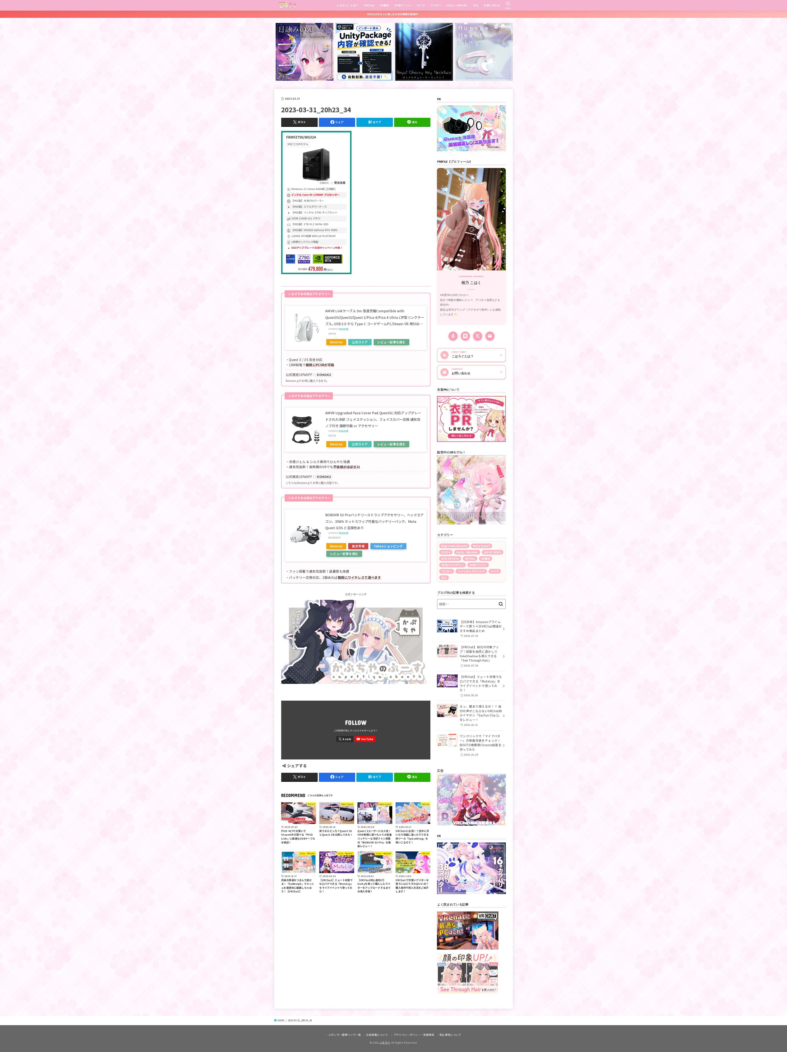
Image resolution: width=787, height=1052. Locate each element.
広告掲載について (377, 1035)
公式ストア (360, 342)
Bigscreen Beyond (454, 546)
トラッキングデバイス (471, 571)
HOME (280, 1020)
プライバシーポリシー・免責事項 (413, 1035)
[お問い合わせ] (490, 336)
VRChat (369, 5)
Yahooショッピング (388, 546)
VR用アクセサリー (452, 565)
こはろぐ (384, 1042)
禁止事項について (450, 1035)
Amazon (336, 342)
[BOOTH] (465, 336)
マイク (421, 5)
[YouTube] (365, 739)
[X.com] (344, 739)
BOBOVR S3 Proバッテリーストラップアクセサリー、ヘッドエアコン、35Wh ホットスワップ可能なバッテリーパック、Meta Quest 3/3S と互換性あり (374, 521)
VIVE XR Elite (450, 559)
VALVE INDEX (492, 552)
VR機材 (384, 5)
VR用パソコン (403, 5)
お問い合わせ (492, 5)
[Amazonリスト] (453, 336)
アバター (435, 5)
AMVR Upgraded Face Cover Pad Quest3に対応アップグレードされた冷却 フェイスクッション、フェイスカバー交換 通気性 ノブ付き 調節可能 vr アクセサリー (373, 419)
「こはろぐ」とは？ (346, 5)
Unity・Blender (457, 5)
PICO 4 (445, 552)
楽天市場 (358, 546)
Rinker (342, 328)
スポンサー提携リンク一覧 (344, 1035)
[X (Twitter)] (477, 336)
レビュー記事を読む (391, 342)
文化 (476, 5)
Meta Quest (481, 546)
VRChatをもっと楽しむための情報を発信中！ (393, 14)
